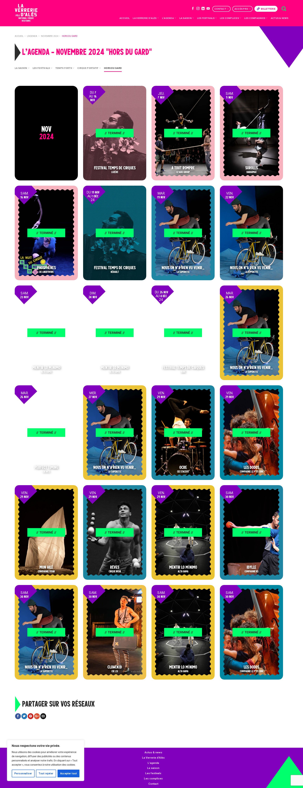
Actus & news (279, 18)
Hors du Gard (113, 68)
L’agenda (153, 763)
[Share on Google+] (37, 716)
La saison (185, 18)
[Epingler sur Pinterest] (30, 716)
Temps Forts (63, 68)
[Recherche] (283, 9)
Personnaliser (23, 773)
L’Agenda (168, 18)
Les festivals (205, 18)
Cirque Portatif (87, 68)
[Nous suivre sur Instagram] (198, 9)
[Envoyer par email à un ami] (43, 716)
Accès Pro (241, 8)
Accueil (124, 18)
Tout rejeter (46, 773)
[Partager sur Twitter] (24, 716)
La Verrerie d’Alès (144, 18)
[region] (45, 760)
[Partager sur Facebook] (18, 716)
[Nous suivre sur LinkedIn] (203, 9)
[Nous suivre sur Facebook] (192, 9)
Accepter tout (68, 773)
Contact (220, 8)
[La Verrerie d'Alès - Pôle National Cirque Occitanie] (30, 13)
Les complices (229, 18)
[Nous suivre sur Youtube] (208, 9)
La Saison (21, 68)
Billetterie (268, 8)
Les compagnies (254, 18)
